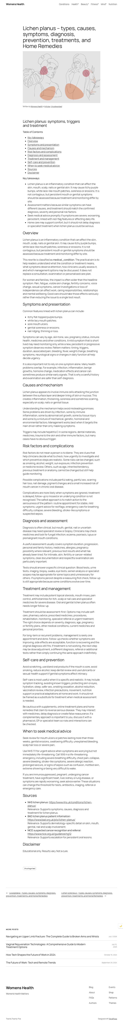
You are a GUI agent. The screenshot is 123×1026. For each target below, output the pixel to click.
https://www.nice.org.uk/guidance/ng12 (49, 833)
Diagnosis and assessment (43, 155)
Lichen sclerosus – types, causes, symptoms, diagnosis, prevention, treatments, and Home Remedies (87, 894)
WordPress (113, 1019)
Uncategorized (56, 106)
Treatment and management (43, 158)
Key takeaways (36, 137)
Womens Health (15, 4)
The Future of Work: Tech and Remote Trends (31, 962)
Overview (33, 141)
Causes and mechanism (41, 148)
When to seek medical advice (44, 165)
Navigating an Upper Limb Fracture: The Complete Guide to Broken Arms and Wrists (52, 936)
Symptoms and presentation (43, 144)
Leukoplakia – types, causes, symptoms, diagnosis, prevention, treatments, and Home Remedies (31, 894)
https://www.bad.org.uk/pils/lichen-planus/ (51, 819)
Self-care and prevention (41, 162)
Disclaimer (33, 172)
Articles (47, 106)
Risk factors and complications (45, 151)
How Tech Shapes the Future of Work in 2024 (30, 954)
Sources (32, 169)
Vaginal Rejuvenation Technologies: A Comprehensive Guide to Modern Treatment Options (45, 946)
